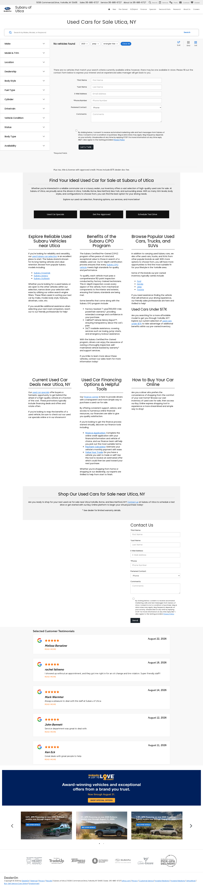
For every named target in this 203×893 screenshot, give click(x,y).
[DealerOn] (11, 877)
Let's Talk (86, 147)
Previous (12, 825)
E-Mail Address (80, 94)
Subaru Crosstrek (42, 273)
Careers (196, 9)
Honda (140, 284)
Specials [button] (152, 9)
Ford (139, 281)
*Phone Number (80, 100)
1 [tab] (99, 843)
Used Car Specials (55, 214)
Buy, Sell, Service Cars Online (16, 883)
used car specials (40, 392)
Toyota (140, 289)
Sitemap (34, 881)
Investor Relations (162, 881)
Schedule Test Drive (147, 214)
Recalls (49, 881)
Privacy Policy (119, 140)
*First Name (82, 80)
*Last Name (82, 87)
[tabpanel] (46, 825)
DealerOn (25, 881)
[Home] (109, 9)
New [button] (114, 9)
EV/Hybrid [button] (134, 9)
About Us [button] (187, 9)
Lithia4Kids (191, 881)
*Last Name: (135, 540)
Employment (34, 883)
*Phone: (133, 561)
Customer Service (146, 881)
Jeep (139, 286)
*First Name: (135, 530)
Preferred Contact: (79, 107)
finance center (91, 397)
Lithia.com (126, 881)
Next (190, 825)
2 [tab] (103, 843)
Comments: (81, 114)
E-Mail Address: (136, 551)
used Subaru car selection (44, 256)
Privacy (42, 881)
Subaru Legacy (41, 275)
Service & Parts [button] (165, 9)
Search (187, 32)
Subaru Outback (42, 278)
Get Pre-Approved (101, 214)
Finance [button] (143, 9)
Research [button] (177, 9)
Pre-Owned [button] (123, 9)
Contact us (132, 502)
